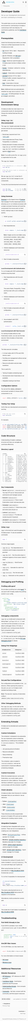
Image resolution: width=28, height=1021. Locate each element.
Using (5, 527)
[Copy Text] (25, 166)
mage (4, 61)
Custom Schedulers (8, 733)
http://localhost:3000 (17, 870)
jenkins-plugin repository (15, 845)
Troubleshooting (8, 918)
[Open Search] (23, 2)
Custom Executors (8, 773)
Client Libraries (6, 790)
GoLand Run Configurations (11, 680)
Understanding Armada (9, 986)
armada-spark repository (14, 850)
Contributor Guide (7, 981)
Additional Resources (11, 968)
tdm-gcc (17, 56)
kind (3, 83)
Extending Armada (9, 721)
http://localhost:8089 (7, 912)
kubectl (4, 73)
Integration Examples (9, 823)
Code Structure (8, 436)
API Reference (6, 976)
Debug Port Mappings (9, 646)
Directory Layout (7, 449)
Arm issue (5, 959)
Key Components (7, 487)
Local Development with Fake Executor (13, 331)
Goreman (4, 199)
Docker (4, 68)
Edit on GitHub (7, 999)
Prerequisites (7, 38)
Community (5, 991)
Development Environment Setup (10, 103)
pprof (22, 589)
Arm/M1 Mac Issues (8, 943)
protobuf (5, 76)
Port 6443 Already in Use (10, 922)
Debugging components (10, 616)
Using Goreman (6, 196)
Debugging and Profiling (12, 582)
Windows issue (6, 962)
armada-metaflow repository (17, 840)
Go (3, 51)
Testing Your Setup (8, 404)
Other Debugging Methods (11, 703)
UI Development (7, 857)
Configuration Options (9, 386)
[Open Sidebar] (26, 2)
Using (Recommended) (7, 121)
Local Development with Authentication (13, 268)
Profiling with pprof (8, 586)
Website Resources (8, 973)
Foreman (22, 199)
